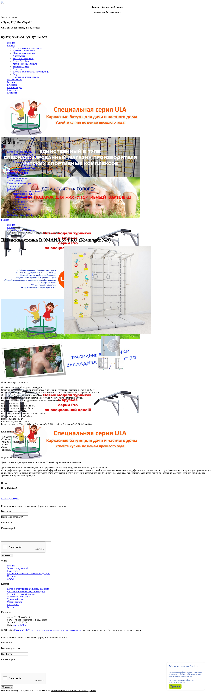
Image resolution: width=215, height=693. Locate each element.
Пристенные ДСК (28, 157)
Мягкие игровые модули (25, 64)
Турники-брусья (15, 599)
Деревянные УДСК (22, 196)
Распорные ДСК (27, 159)
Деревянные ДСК (22, 162)
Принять (175, 686)
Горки (16, 199)
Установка (12, 85)
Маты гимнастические (24, 53)
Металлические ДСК (23, 154)
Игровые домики (21, 207)
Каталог (11, 45)
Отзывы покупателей (17, 568)
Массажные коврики (23, 58)
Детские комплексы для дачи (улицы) (31, 71)
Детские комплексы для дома (27, 48)
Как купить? (13, 571)
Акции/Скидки (14, 87)
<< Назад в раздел (10, 498)
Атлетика (17, 69)
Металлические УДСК (24, 194)
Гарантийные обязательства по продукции (28, 573)
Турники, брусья (21, 66)
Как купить (12, 90)
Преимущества (14, 79)
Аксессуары (19, 56)
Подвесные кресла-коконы (26, 77)
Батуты (16, 74)
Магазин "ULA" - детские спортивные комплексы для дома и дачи (47, 630)
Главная (11, 42)
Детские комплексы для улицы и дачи (26, 591)
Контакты (12, 92)
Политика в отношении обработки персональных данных (181, 681)
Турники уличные (22, 209)
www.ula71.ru (19, 625)
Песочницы (19, 204)
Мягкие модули (15, 602)
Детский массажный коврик (21, 594)
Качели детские (20, 201)
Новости (11, 576)
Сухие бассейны (21, 61)
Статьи (10, 579)
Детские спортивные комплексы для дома (28, 589)
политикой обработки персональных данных (73, 690)
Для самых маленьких (24, 50)
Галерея (11, 82)
